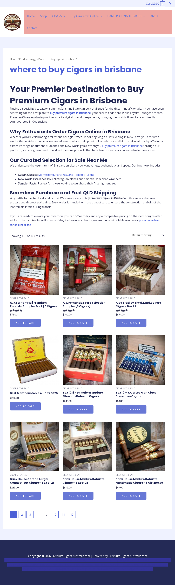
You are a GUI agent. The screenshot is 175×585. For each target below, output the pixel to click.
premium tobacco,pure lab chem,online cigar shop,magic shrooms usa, (107, 569)
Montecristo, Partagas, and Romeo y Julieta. (66, 175)
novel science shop (16, 560)
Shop (43, 16)
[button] (170, 4)
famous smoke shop (68, 560)
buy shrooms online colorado (71, 565)
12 (71, 514)
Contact (32, 28)
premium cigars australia (46, 569)
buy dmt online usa (38, 565)
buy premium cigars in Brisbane (122, 146)
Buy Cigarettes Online (85, 16)
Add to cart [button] (25, 322)
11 (63, 514)
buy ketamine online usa (97, 560)
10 (54, 514)
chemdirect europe (42, 560)
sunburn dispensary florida (107, 565)
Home (31, 16)
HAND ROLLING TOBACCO (124, 16)
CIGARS (57, 16)
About (154, 16)
